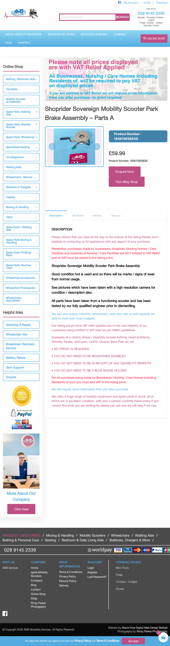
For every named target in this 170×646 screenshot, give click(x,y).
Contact (24, 42)
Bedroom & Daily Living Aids (83, 540)
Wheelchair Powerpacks (20, 287)
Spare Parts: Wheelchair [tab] (20, 137)
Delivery (97, 215)
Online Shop (156, 38)
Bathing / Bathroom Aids (20, 79)
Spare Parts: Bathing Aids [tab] (18, 113)
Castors (10, 197)
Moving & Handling (17, 207)
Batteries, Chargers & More (130, 540)
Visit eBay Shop (127, 182)
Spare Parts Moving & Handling (19, 241)
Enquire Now (125, 171)
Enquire (11, 377)
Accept (133, 641)
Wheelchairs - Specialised (14, 299)
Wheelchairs (120, 535)
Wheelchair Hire (16, 334)
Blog (33, 584)
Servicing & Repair (94, 34)
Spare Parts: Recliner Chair (18, 266)
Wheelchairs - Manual (19, 177)
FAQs (8, 42)
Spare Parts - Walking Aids (19, 228)
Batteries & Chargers (18, 187)
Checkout (162, 2)
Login (90, 567)
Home (34, 567)
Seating (50, 540)
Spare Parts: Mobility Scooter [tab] (18, 126)
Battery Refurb (16, 358)
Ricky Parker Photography (152, 631)
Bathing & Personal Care (20, 540)
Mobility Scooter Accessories (15, 100)
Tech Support (15, 367)
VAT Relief (77, 215)
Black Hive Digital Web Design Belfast (145, 627)
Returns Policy (67, 580)
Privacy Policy (67, 576)
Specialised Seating (18, 147)
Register (92, 572)
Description (56, 215)
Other (9, 217)
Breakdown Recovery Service (20, 346)
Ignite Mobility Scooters (23, 34)
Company (119, 34)
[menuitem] (23, 34)
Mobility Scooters (92, 535)
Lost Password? (96, 576)
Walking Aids (13, 167)
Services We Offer (61, 34)
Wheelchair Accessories (20, 277)
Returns (116, 215)
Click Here (21, 509)
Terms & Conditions (70, 571)
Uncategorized (15, 157)
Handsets (11, 89)
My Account (131, 2)
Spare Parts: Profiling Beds (18, 254)
